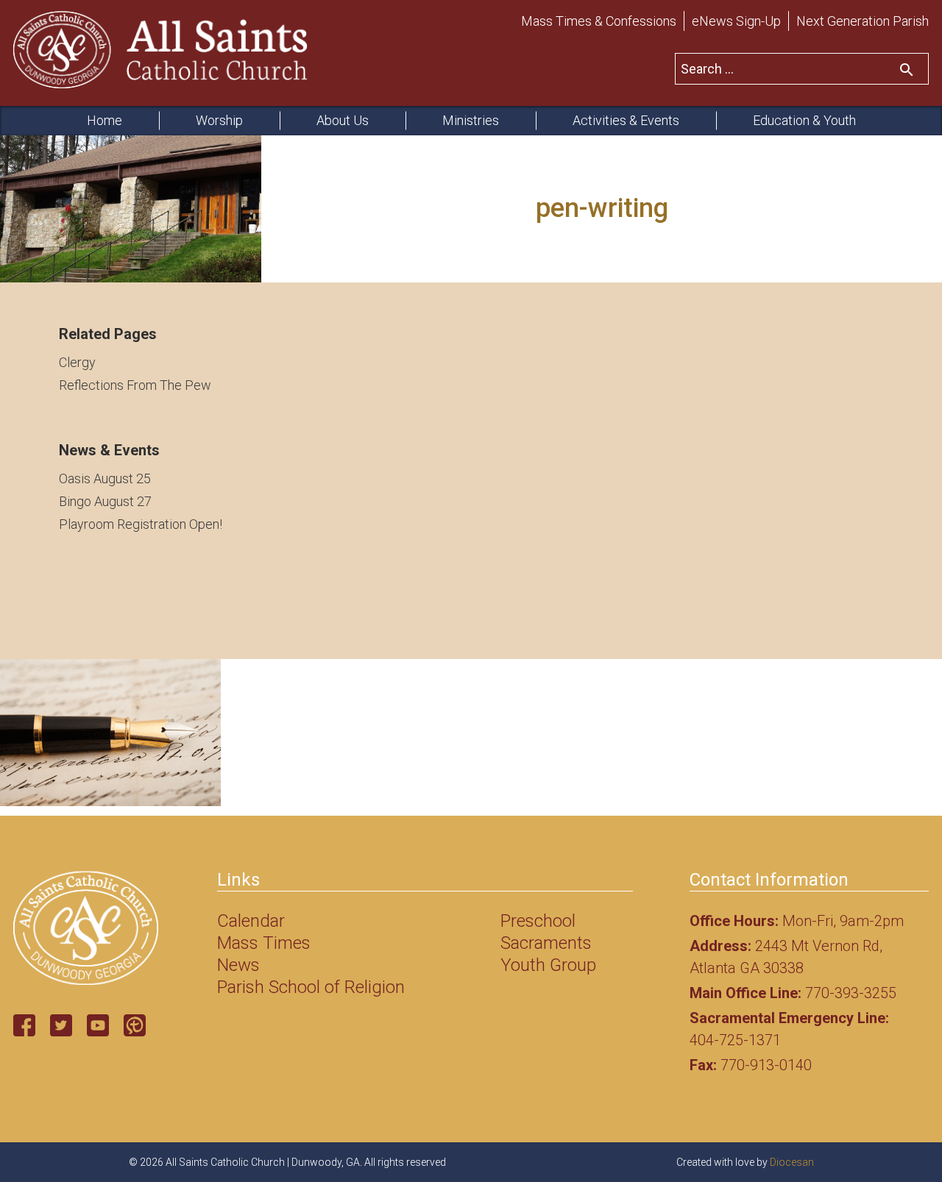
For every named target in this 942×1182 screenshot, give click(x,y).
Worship (219, 120)
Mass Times (264, 943)
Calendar (251, 921)
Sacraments (546, 943)
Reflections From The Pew (135, 385)
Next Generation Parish (862, 21)
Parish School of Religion (311, 987)
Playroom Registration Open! (140, 524)
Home (104, 120)
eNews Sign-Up (736, 21)
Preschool (538, 921)
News (238, 965)
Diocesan (792, 1162)
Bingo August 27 (105, 501)
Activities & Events (626, 120)
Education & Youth (804, 120)
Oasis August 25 (105, 478)
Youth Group (548, 965)
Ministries (470, 120)
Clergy (77, 362)
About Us (342, 120)
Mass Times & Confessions (598, 21)
